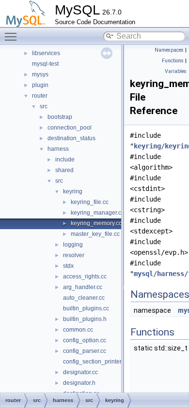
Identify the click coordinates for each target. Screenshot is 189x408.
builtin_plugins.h (85, 319)
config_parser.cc (84, 351)
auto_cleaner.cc (84, 297)
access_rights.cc (85, 276)
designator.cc (80, 372)
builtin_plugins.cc (86, 308)
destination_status (71, 138)
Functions (173, 61)
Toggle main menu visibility (12, 36)
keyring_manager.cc (97, 212)
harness (58, 149)
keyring (72, 191)
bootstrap (59, 117)
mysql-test (45, 63)
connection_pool (69, 127)
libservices (46, 53)
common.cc (78, 329)
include (65, 159)
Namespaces (169, 50)
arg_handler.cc (82, 287)
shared (64, 170)
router (39, 95)
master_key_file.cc (95, 234)
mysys (40, 74)
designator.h (79, 382)
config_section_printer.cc (95, 361)
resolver (73, 255)
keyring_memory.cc (96, 223)
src (43, 106)
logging (73, 244)
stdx (68, 265)
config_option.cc (84, 340)
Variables (176, 71)
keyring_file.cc (90, 202)
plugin (40, 85)
